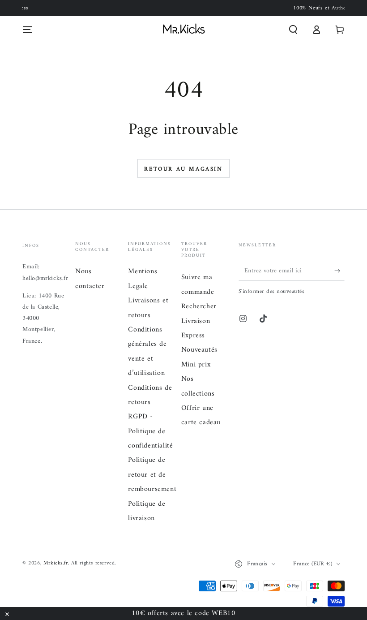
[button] (293, 29)
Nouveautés (199, 350)
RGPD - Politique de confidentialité (150, 431)
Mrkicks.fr (55, 563)
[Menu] (27, 29)
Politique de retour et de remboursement (152, 474)
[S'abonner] (339, 270)
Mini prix (195, 364)
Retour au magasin (183, 169)
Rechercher (199, 306)
